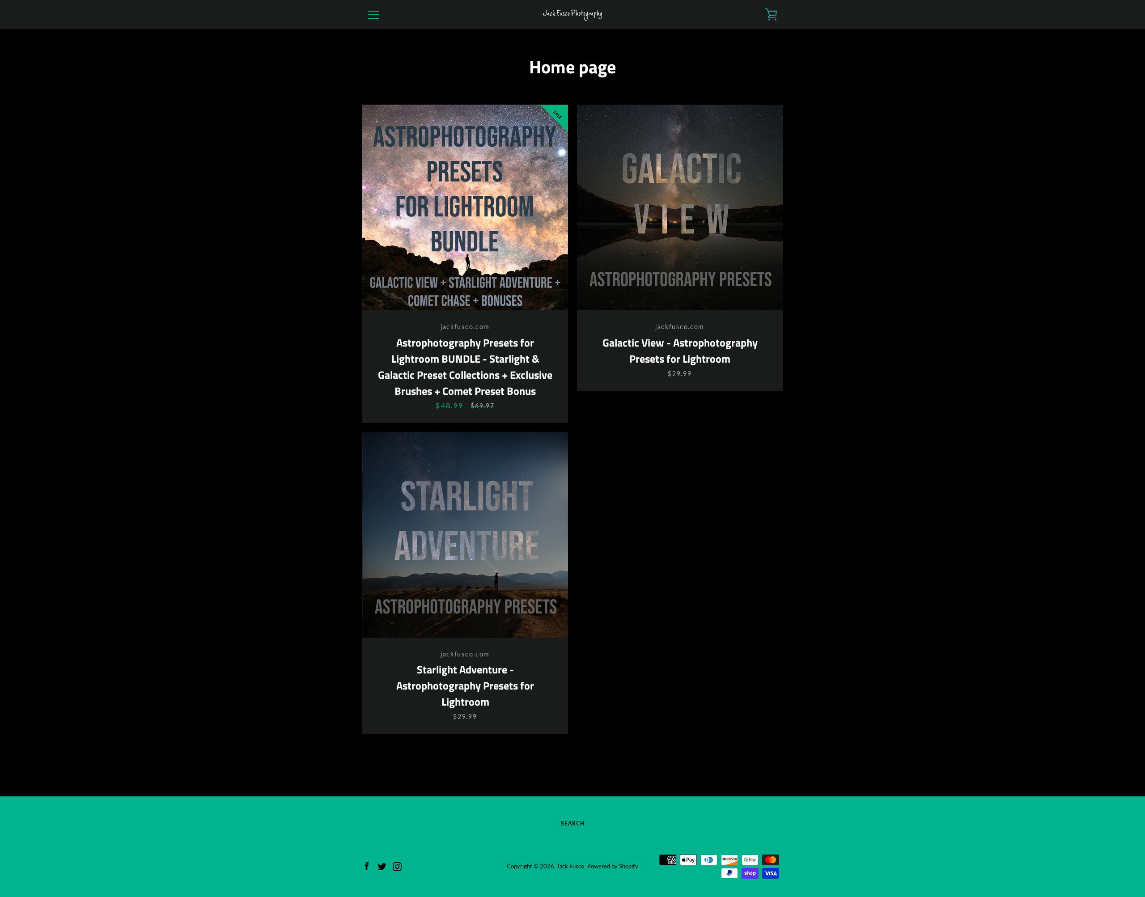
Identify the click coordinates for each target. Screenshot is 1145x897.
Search (573, 823)
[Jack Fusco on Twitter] (381, 865)
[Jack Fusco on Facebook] (366, 865)
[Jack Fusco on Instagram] (397, 865)
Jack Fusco (570, 866)
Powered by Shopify (612, 866)
